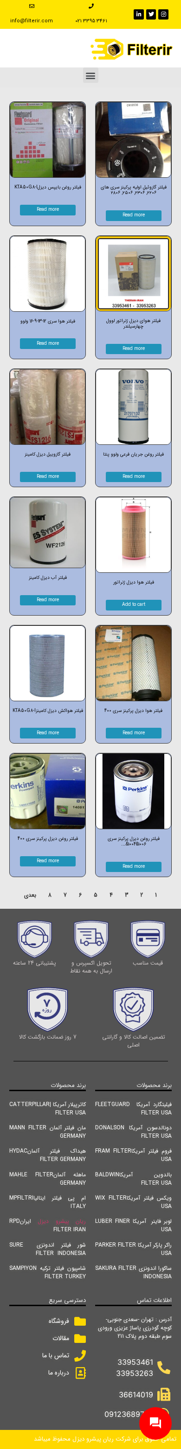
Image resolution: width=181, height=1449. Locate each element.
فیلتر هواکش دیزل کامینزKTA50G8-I (48, 710)
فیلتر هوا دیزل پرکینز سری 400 (133, 710)
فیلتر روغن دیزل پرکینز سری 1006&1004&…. (134, 841)
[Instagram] (163, 14)
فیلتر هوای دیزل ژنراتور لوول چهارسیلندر (133, 323)
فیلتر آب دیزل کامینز (48, 577)
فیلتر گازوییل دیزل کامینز (48, 454)
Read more (134, 215)
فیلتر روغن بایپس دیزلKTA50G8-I (47, 187)
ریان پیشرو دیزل (62, 1221)
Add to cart (133, 604)
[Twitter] (151, 14)
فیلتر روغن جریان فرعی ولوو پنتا (133, 454)
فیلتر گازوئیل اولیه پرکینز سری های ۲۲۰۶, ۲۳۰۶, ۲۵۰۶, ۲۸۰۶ (134, 190)
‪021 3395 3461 (91, 21)
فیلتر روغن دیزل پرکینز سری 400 (48, 838)
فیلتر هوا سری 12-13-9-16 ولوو (47, 321)
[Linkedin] (139, 14)
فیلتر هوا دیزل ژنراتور (133, 582)
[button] (90, 75)
